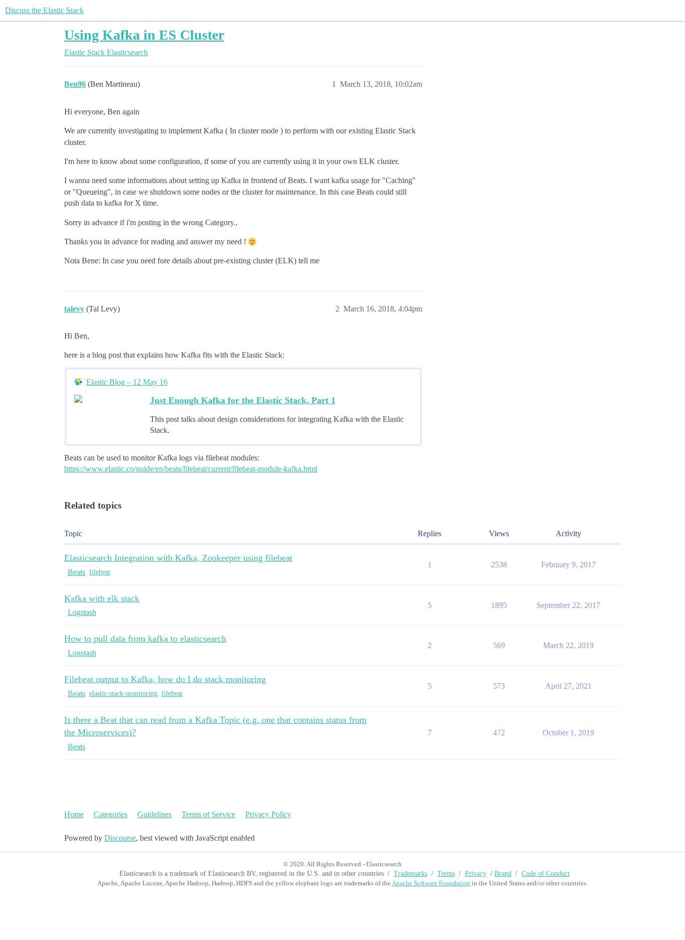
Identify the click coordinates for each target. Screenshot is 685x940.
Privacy (475, 873)
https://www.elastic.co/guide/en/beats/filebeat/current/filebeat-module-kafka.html (190, 468)
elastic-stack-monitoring (123, 693)
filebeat (99, 572)
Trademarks (410, 873)
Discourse (120, 838)
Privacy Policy (268, 814)
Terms (446, 873)
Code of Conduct (546, 873)
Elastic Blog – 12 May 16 (126, 382)
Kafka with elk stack (101, 598)
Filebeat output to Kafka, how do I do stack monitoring (165, 679)
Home (74, 814)
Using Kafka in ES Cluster (144, 35)
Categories (110, 814)
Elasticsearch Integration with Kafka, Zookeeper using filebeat (178, 558)
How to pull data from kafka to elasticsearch (145, 639)
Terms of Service (208, 814)
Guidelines (154, 814)
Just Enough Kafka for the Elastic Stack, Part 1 (242, 400)
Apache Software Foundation (431, 883)
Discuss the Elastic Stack (44, 10)
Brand (502, 873)
